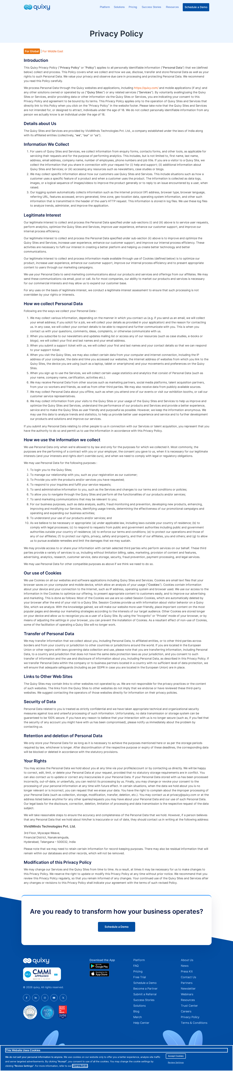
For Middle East (52, 51)
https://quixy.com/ (146, 88)
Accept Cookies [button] (176, 1056)
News (184, 965)
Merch (137, 1017)
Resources (172, 7)
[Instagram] (45, 997)
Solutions (119, 7)
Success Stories (152, 7)
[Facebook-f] (26, 997)
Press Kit (187, 971)
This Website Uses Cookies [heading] (23, 1050)
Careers (186, 1011)
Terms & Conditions (194, 1022)
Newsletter (188, 988)
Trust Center (189, 1005)
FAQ (136, 965)
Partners (186, 982)
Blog (136, 1011)
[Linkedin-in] (35, 997)
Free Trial (139, 977)
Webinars (187, 994)
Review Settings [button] (176, 1062)
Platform (105, 7)
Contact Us (188, 977)
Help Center (141, 1022)
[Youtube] (54, 997)
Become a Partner (145, 988)
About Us (187, 960)
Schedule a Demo (196, 7)
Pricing (133, 7)
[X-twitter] (63, 997)
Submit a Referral (144, 994)
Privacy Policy (190, 1017)
